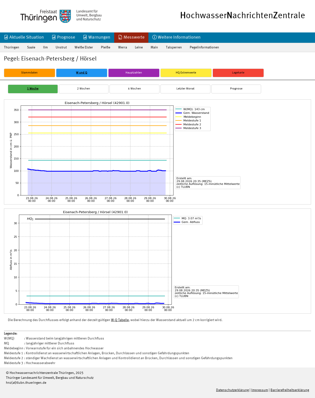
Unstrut (61, 47)
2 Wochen (83, 88)
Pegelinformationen (204, 47)
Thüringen (11, 47)
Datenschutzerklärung (232, 390)
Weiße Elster (84, 47)
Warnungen (98, 37)
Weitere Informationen (179, 37)
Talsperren (174, 47)
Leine (139, 47)
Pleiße (105, 47)
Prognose (65, 37)
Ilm (45, 47)
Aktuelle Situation (26, 37)
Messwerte (133, 37)
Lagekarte (238, 72)
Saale (31, 47)
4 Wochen (134, 88)
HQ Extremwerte (186, 72)
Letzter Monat (185, 88)
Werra (122, 47)
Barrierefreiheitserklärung (289, 390)
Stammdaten (29, 72)
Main (154, 47)
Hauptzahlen (134, 72)
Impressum (259, 390)
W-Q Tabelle (120, 320)
